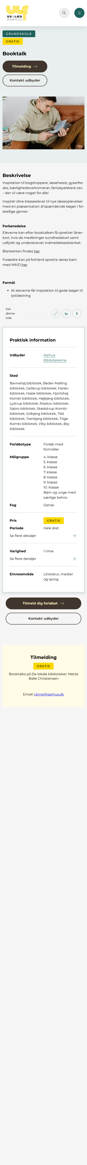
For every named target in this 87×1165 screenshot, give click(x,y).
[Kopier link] (55, 313)
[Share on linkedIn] (66, 313)
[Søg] (64, 13)
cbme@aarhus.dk (49, 694)
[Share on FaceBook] (76, 313)
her (24, 265)
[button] (25, 66)
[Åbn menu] (79, 13)
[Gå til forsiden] (17, 13)
